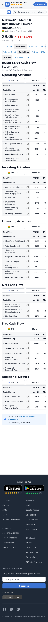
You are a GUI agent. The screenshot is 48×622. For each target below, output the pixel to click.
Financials (21, 46)
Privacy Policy (32, 557)
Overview (7, 46)
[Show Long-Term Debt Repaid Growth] (4, 256)
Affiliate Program (34, 562)
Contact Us (31, 547)
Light (9, 597)
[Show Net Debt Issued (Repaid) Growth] (4, 266)
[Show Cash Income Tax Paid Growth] (4, 401)
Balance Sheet (9, 52)
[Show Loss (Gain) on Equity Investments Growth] (4, 121)
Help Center (31, 529)
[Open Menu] (3, 12)
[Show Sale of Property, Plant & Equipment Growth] (4, 191)
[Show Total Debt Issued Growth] (4, 246)
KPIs (43, 52)
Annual (7, 57)
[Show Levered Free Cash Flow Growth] (4, 363)
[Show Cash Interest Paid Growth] (4, 397)
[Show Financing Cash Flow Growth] (4, 277)
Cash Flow (24, 52)
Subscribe (24, 586)
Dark (18, 597)
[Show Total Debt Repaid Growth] (4, 261)
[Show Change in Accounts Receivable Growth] (4, 137)
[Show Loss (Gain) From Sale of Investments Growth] (4, 115)
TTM (28, 57)
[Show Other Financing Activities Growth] (4, 271)
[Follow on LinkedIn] (18, 609)
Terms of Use (32, 552)
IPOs (4, 510)
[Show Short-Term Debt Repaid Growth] (4, 250)
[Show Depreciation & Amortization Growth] (4, 99)
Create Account (33, 510)
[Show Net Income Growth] (4, 95)
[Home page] (9, 12)
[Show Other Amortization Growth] (4, 105)
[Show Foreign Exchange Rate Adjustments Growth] (4, 304)
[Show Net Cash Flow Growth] (4, 316)
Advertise (30, 524)
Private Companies (11, 519)
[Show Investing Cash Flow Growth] (4, 214)
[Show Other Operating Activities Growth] (4, 132)
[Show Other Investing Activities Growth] (4, 207)
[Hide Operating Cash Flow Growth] (4, 154)
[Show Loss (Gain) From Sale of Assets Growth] (4, 109)
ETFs (4, 514)
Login (28, 505)
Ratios (35, 52)
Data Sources (32, 519)
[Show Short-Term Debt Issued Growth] (4, 241)
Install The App (9, 547)
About (29, 542)
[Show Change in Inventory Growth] (4, 144)
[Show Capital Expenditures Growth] (4, 187)
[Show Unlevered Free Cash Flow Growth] (4, 368)
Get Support (8, 542)
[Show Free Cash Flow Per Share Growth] (4, 357)
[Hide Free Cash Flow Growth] (4, 343)
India (6, 31)
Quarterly (18, 57)
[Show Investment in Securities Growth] (4, 202)
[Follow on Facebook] (4, 609)
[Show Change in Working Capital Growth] (4, 406)
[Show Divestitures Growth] (4, 197)
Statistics (33, 46)
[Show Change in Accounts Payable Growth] (4, 148)
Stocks (5, 505)
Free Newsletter (9, 537)
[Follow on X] (11, 609)
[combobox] (30, 12)
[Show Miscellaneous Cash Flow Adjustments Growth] (4, 310)
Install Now (40, 4)
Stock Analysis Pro (10, 533)
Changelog (31, 514)
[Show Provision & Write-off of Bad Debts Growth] (4, 126)
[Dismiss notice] (2, 4)
